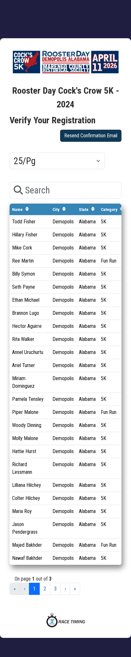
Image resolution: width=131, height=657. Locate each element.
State (83, 209)
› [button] (65, 589)
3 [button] (55, 589)
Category (109, 209)
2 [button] (45, 589)
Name (17, 209)
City (55, 209)
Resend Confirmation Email (90, 136)
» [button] (75, 589)
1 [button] (34, 589)
